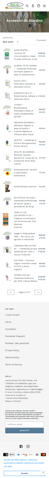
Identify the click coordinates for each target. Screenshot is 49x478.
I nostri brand (12, 315)
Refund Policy (12, 357)
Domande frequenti (15, 336)
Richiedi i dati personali (17, 343)
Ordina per (8, 38)
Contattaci (10, 329)
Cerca (8, 322)
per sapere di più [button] (21, 466)
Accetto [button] (24, 473)
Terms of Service (13, 364)
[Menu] (44, 6)
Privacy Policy (12, 350)
